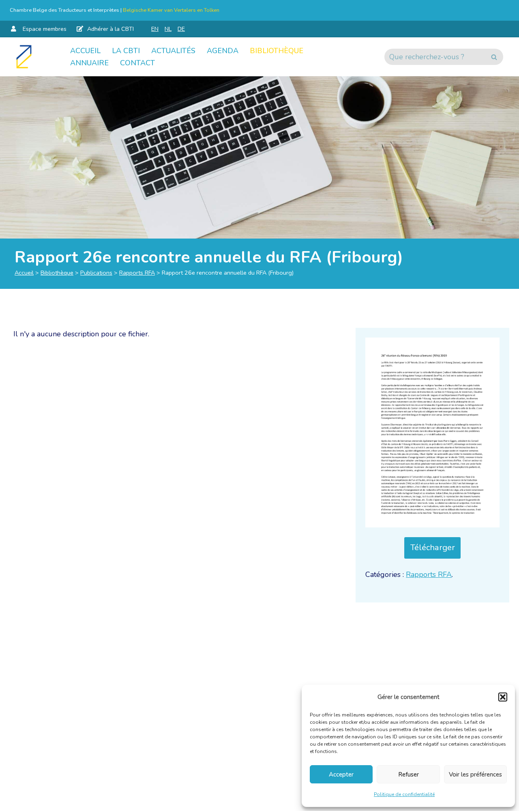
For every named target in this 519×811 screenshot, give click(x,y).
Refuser (408, 774)
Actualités (173, 51)
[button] (503, 697)
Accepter (341, 774)
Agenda (222, 51)
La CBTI (126, 51)
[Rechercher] (494, 57)
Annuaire (89, 63)
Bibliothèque (276, 51)
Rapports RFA (137, 273)
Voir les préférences (475, 774)
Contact (137, 63)
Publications (96, 273)
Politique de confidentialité (404, 794)
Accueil (85, 51)
